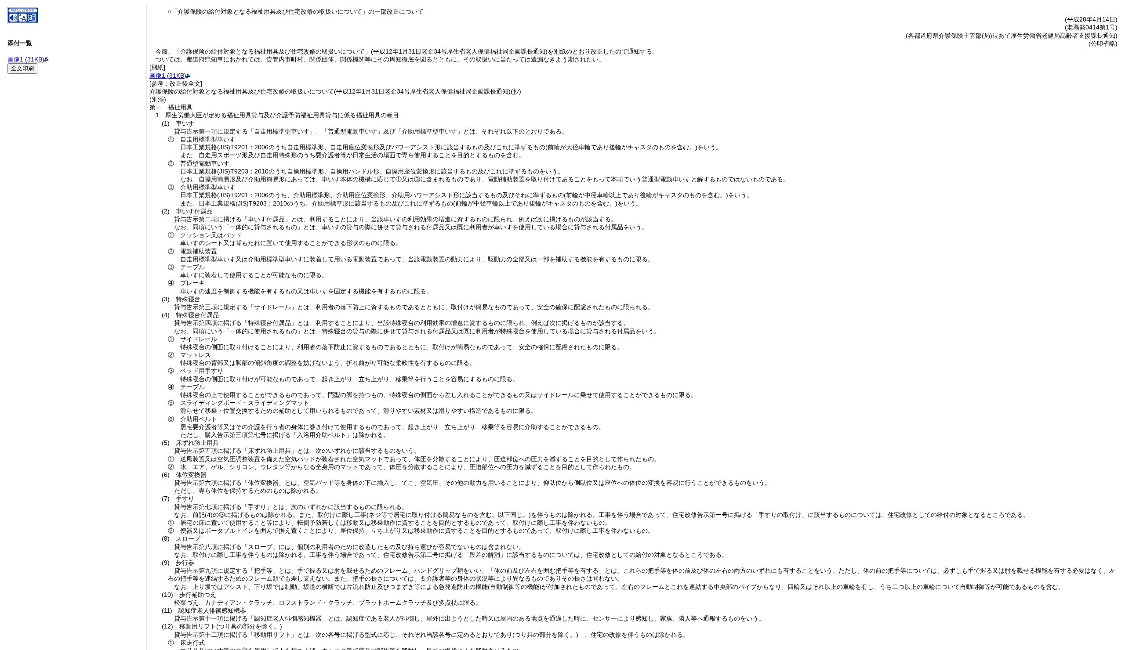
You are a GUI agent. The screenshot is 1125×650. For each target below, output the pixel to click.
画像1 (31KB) (25, 59)
